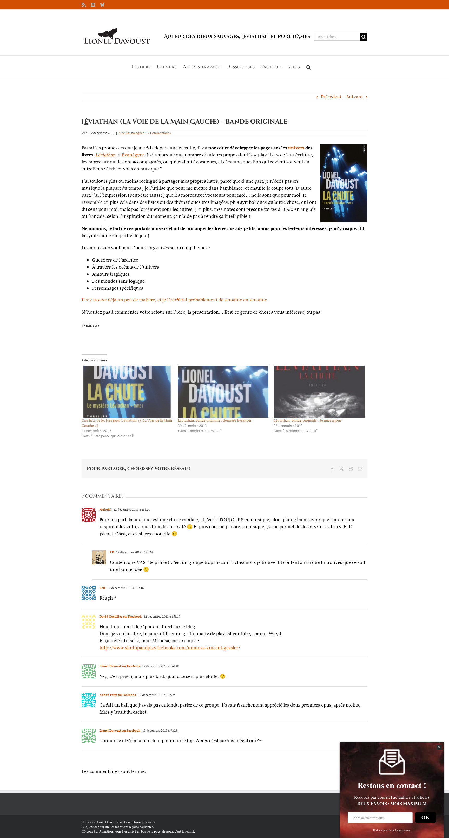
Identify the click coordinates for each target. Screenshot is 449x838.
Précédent (331, 97)
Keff (102, 588)
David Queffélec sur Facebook (121, 616)
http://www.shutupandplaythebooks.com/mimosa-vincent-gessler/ (170, 648)
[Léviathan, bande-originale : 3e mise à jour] (319, 392)
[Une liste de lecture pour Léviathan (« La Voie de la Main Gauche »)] (127, 392)
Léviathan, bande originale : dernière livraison (214, 420)
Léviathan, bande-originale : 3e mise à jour (307, 420)
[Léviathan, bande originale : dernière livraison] (223, 392)
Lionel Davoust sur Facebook (120, 666)
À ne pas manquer (131, 133)
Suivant (354, 97)
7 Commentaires (159, 133)
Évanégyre (133, 155)
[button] (308, 67)
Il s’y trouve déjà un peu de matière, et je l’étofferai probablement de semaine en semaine (174, 300)
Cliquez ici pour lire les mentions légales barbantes (117, 827)
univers (296, 148)
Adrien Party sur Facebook (118, 695)
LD (112, 552)
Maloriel (105, 509)
